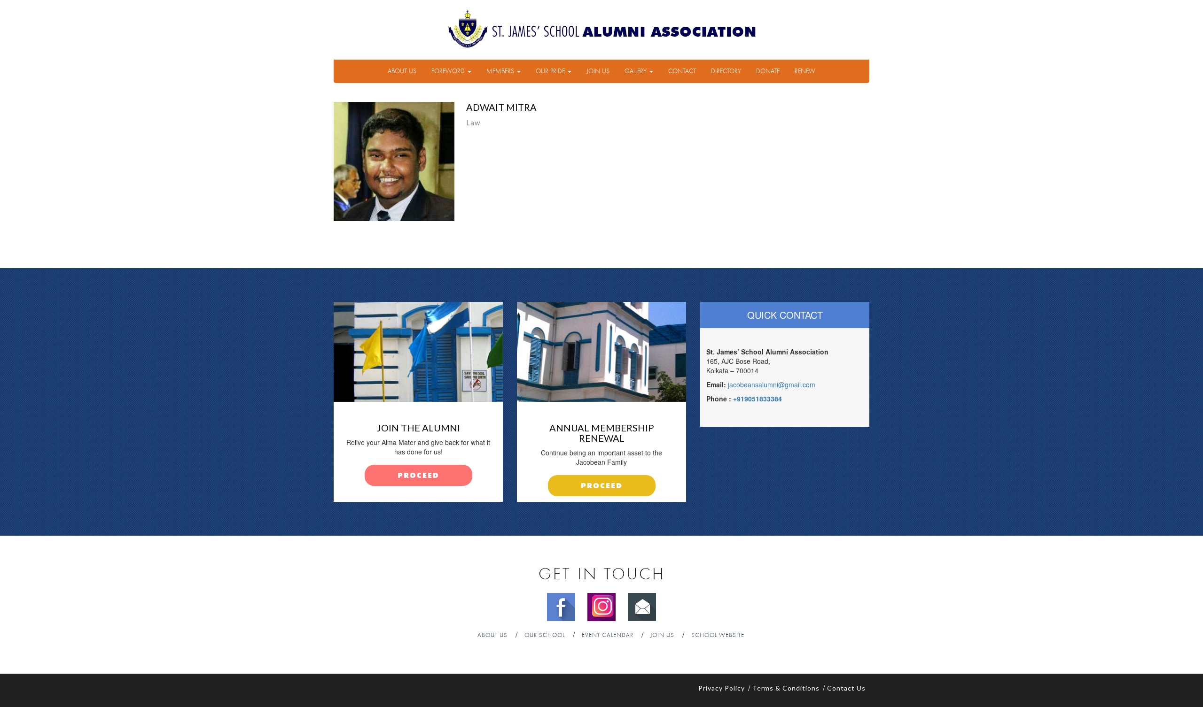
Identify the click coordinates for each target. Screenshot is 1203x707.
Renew (805, 71)
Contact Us (846, 688)
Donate (768, 71)
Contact (682, 71)
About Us (402, 71)
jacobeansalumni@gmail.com (771, 384)
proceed (418, 475)
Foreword (449, 71)
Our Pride (551, 71)
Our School (544, 635)
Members (501, 71)
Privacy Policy (721, 688)
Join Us (597, 71)
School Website (717, 635)
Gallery (636, 71)
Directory (726, 71)
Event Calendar (607, 635)
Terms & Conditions (786, 688)
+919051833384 (757, 398)
